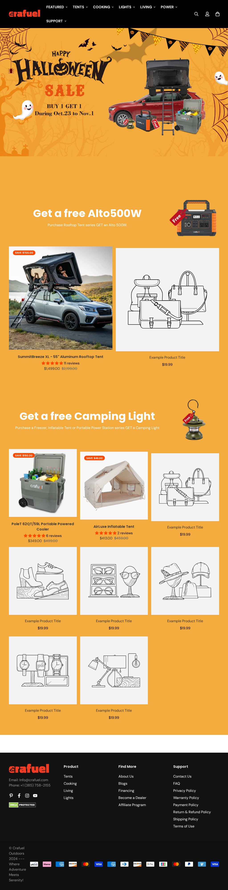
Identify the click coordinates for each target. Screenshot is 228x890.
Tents (68, 776)
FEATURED (55, 7)
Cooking (70, 783)
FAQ (176, 783)
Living (68, 790)
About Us (126, 776)
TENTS (78, 7)
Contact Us (182, 776)
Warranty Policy (186, 797)
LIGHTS (125, 7)
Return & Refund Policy (192, 812)
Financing (126, 790)
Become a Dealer (132, 797)
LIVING (146, 7)
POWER (167, 7)
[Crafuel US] (24, 14)
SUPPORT (54, 21)
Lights (68, 797)
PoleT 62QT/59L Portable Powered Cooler (43, 526)
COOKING (101, 7)
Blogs (122, 783)
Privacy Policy (184, 790)
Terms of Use (183, 826)
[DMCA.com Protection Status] (22, 806)
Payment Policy (185, 805)
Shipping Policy (185, 819)
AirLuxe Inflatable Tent (114, 526)
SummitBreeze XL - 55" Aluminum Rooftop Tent (60, 356)
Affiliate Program (132, 805)
